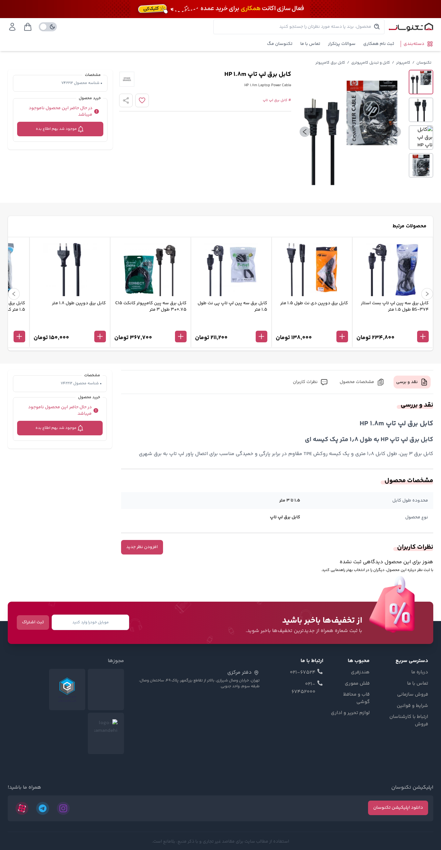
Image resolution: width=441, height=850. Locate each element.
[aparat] (21, 808)
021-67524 (302, 673)
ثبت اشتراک (33, 622)
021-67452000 (303, 688)
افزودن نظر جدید (142, 547)
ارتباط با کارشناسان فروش (408, 720)
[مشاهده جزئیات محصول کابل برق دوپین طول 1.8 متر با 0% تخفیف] (70, 326)
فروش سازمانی (412, 694)
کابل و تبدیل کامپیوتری (370, 63)
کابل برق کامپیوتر (330, 63)
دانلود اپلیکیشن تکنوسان (398, 807)
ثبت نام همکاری (378, 43)
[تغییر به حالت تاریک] (48, 26)
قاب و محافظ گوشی (356, 698)
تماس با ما (310, 43)
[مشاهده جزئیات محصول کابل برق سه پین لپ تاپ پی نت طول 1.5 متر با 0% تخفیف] (231, 326)
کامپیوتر (403, 63)
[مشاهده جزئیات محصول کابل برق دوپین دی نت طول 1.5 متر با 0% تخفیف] (312, 326)
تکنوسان (423, 63)
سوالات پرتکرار (341, 43)
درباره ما (419, 672)
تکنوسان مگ (279, 43)
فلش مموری (357, 683)
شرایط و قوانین (412, 706)
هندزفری (360, 672)
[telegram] (42, 808)
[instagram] (63, 808)
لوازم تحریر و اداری (350, 713)
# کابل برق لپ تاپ (277, 100)
